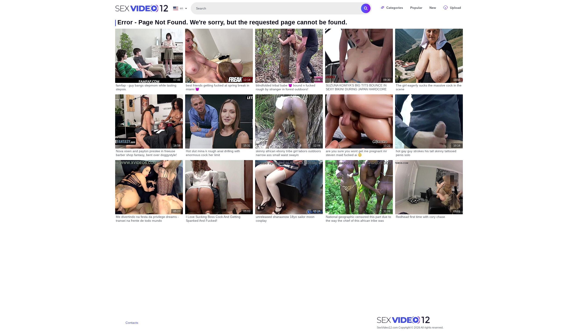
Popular (416, 7)
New (432, 7)
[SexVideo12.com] (141, 8)
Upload (455, 7)
